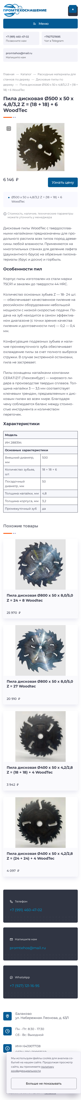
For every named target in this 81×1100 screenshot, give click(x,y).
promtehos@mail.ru (19, 53)
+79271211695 (52, 36)
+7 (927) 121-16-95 (24, 986)
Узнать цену (63, 182)
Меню (44, 24)
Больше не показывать (44, 1083)
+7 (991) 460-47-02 (17, 36)
